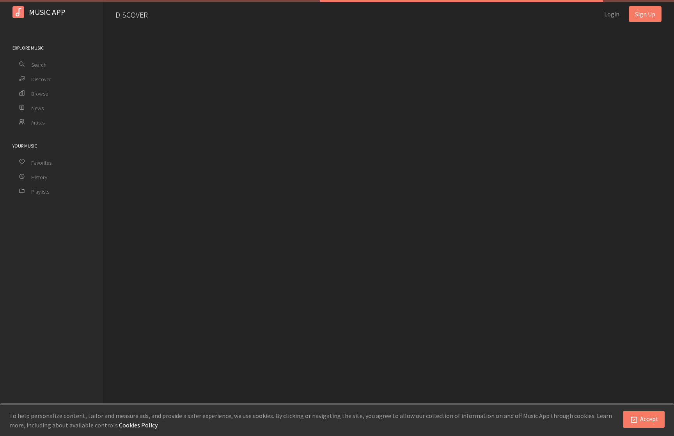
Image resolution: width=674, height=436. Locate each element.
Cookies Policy (138, 425)
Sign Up (645, 14)
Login (611, 14)
